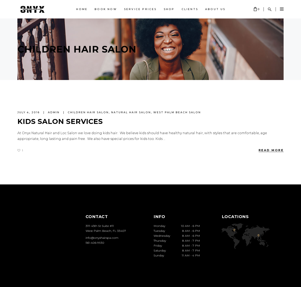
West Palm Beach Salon (177, 112)
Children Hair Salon (88, 112)
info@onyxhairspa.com (102, 238)
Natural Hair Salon (131, 112)
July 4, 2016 (29, 112)
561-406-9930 (95, 243)
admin (54, 112)
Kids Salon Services (60, 121)
